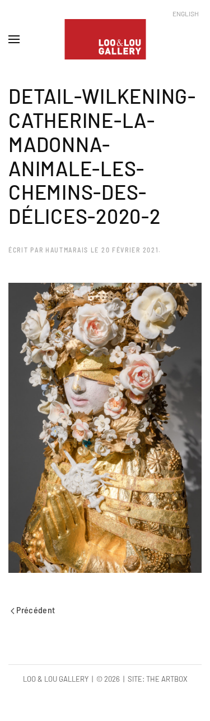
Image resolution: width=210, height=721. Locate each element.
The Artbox (167, 678)
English (185, 13)
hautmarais (66, 250)
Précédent (35, 609)
